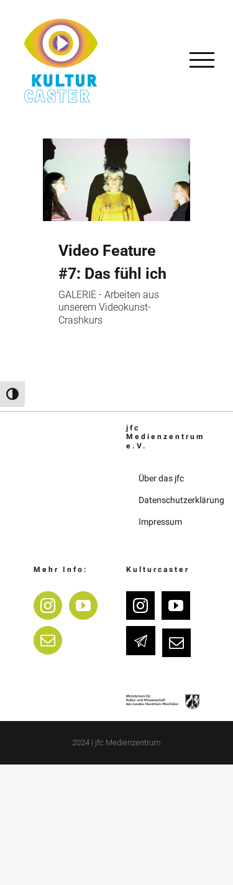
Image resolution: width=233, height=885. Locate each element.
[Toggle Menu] (202, 59)
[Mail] (48, 640)
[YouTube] (83, 605)
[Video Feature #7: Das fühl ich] (116, 179)
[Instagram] (48, 605)
